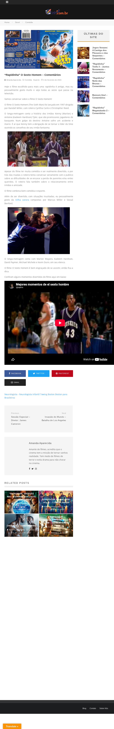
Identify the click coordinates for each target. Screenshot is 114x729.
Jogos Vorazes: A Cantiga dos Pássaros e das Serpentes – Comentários (100, 53)
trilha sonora (22, 199)
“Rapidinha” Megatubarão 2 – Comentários (100, 110)
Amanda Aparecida (13, 80)
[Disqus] (38, 584)
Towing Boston (47, 394)
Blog (84, 708)
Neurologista (10, 394)
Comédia (28, 80)
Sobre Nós (103, 708)
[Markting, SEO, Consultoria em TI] (57, 10)
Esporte (36, 80)
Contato (93, 708)
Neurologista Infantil (29, 394)
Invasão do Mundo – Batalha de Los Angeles (54, 417)
